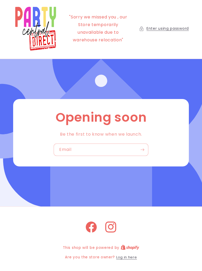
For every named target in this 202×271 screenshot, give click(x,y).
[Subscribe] (142, 150)
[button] (164, 28)
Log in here (126, 257)
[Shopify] (130, 247)
